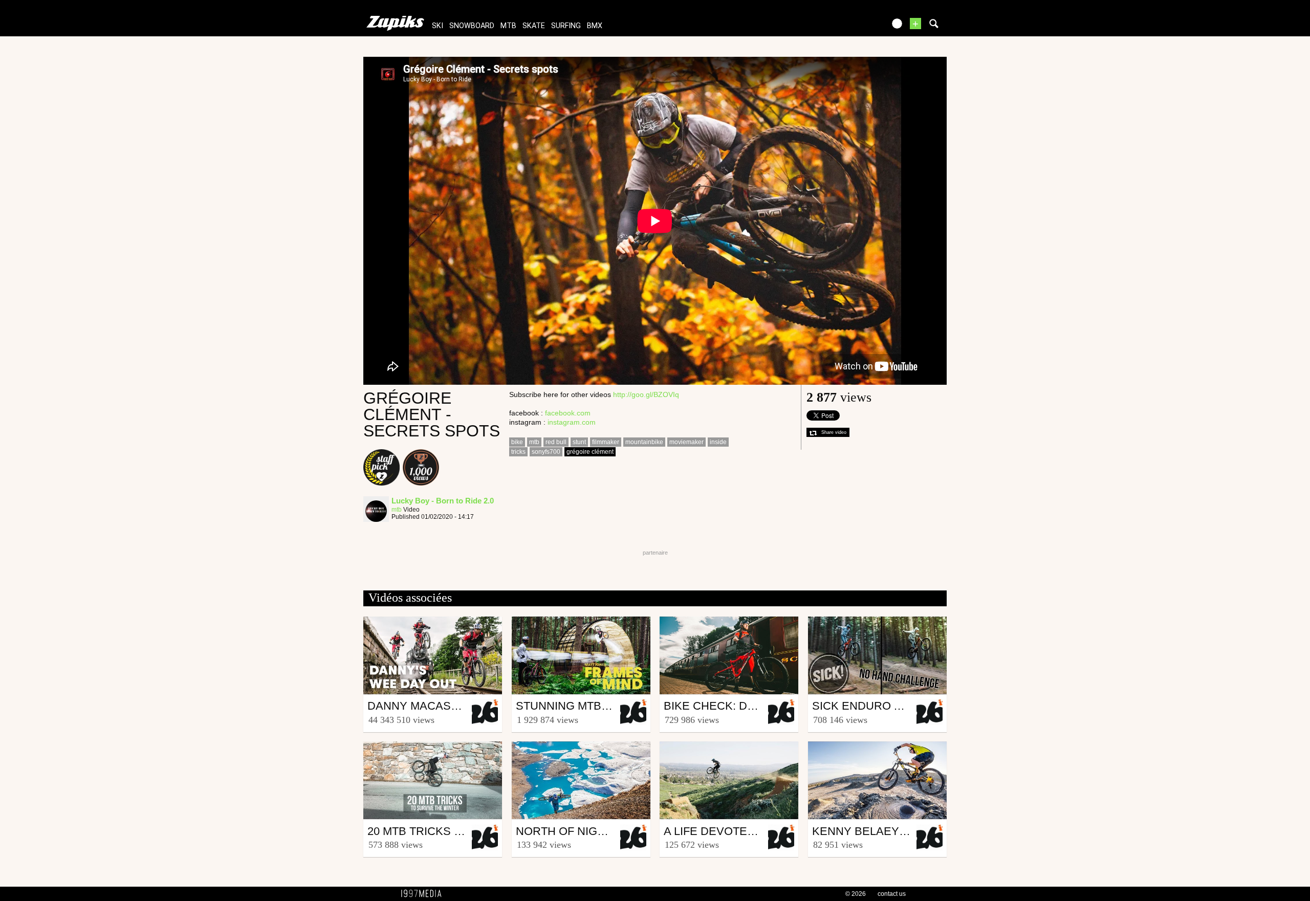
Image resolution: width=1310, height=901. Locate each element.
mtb (508, 25)
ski (437, 25)
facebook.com (568, 413)
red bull (555, 442)
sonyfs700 (546, 451)
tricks (518, 451)
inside (718, 442)
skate (533, 25)
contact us (892, 893)
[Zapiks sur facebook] (855, 27)
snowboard (471, 25)
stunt (579, 442)
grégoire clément (590, 451)
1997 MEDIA (424, 894)
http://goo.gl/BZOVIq (646, 394)
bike (517, 442)
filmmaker (605, 442)
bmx (594, 25)
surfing (566, 25)
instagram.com (572, 422)
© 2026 (855, 893)
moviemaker (686, 442)
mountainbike (644, 442)
